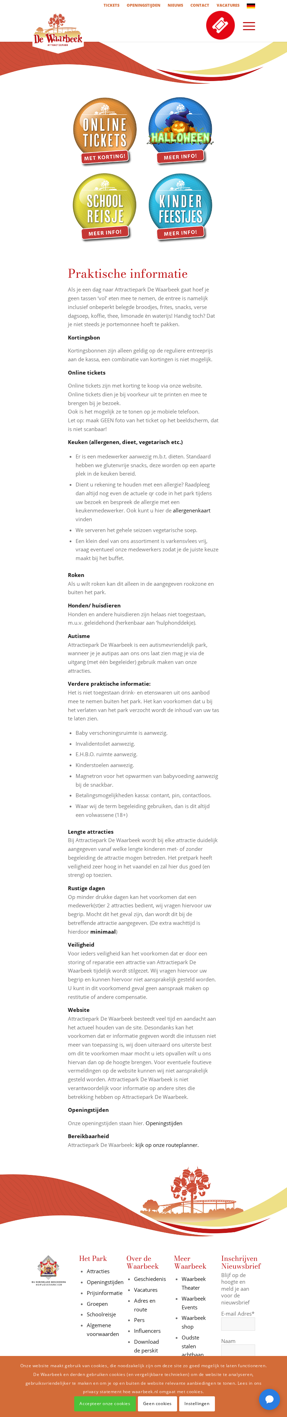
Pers (139, 1319)
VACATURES (228, 5)
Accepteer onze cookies (104, 1403)
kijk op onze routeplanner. (167, 1144)
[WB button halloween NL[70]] (181, 132)
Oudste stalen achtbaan (193, 1346)
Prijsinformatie (104, 1292)
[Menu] (245, 26)
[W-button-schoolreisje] (106, 208)
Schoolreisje (101, 1314)
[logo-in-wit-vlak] (58, 26)
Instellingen (196, 1403)
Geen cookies (157, 1403)
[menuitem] (111, 5)
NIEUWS (175, 5)
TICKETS (111, 5)
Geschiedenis (150, 1278)
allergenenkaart (191, 510)
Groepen (97, 1303)
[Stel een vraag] (269, 1399)
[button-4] (181, 208)
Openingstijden (164, 1123)
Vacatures (146, 1289)
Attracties (98, 1271)
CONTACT (199, 5)
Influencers (147, 1330)
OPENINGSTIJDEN (143, 5)
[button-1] (106, 132)
